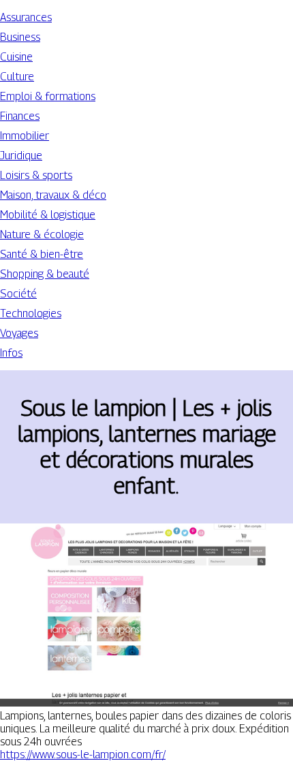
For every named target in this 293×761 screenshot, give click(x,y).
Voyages (19, 333)
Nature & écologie (42, 234)
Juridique (21, 155)
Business (20, 37)
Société (18, 293)
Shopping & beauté (44, 274)
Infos (11, 352)
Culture (17, 76)
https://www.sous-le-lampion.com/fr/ (83, 754)
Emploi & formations (47, 96)
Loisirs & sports (36, 175)
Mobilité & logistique (47, 214)
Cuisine (16, 56)
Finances (20, 116)
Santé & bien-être (41, 254)
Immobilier (24, 135)
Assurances (26, 17)
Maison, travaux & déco (53, 195)
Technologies (30, 313)
